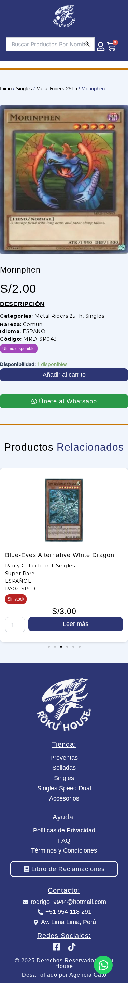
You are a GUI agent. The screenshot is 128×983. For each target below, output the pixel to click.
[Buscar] (87, 44)
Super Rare (20, 573)
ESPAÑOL (36, 331)
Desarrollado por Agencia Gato (64, 975)
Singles (24, 88)
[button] (49, 647)
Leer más (75, 623)
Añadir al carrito (64, 374)
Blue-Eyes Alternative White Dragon (59, 555)
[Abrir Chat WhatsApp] (103, 965)
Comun (33, 324)
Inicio (6, 88)
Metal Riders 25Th (56, 88)
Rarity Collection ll (29, 566)
